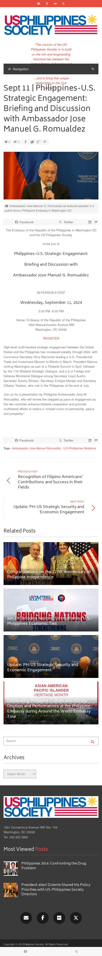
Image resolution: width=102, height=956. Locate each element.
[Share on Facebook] (25, 142)
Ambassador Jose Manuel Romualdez (36, 448)
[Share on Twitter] (32, 142)
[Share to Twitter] (76, 951)
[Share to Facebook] (25, 951)
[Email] (38, 3)
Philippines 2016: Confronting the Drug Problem (53, 866)
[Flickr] (55, 3)
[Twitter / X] (63, 3)
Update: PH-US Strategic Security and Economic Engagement (42, 668)
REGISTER (51, 338)
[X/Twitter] (76, 918)
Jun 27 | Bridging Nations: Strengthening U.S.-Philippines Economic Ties (49, 621)
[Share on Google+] (38, 142)
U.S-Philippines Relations (79, 448)
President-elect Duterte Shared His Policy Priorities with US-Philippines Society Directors (55, 889)
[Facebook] (47, 3)
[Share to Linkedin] (90, 222)
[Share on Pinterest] (45, 142)
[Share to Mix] (96, 222)
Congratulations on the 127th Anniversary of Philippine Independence (49, 575)
